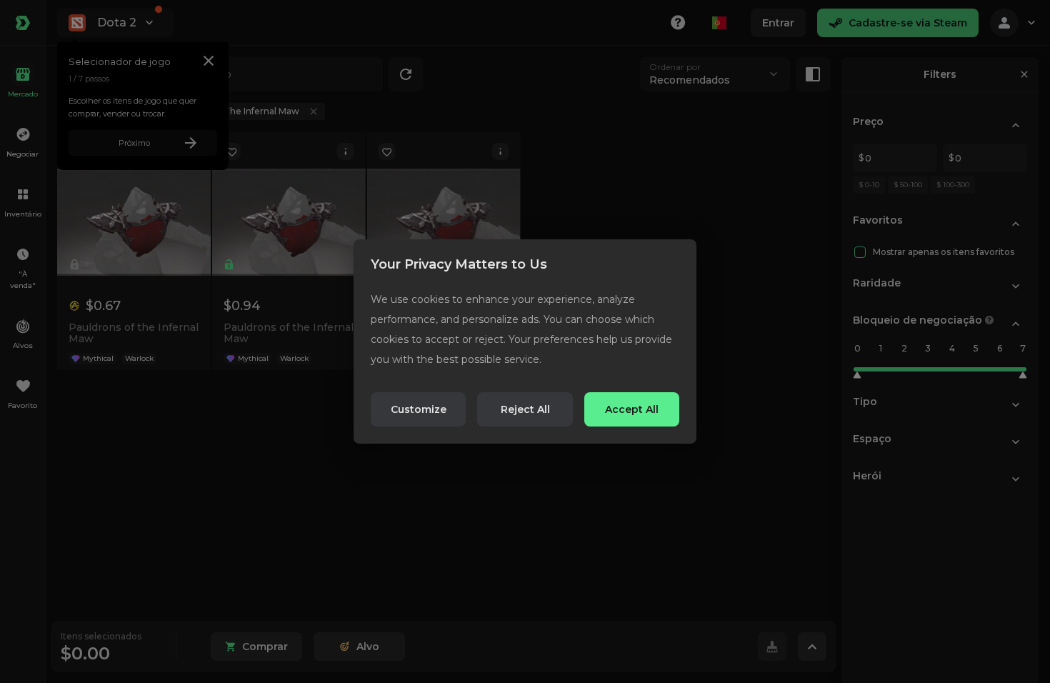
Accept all (632, 409)
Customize (418, 409)
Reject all (525, 409)
